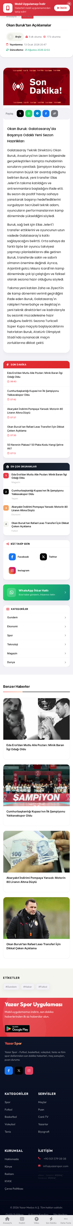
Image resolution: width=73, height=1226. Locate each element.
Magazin (12, 653)
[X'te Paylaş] (20, 113)
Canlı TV (43, 1117)
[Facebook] (9, 1070)
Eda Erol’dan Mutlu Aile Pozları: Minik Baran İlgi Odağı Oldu (34, 374)
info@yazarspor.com (55, 1166)
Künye (8, 1166)
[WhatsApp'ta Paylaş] (28, 113)
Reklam (9, 1174)
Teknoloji (12, 644)
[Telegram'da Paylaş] (37, 113)
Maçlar (42, 1102)
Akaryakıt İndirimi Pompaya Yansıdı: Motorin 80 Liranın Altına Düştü (35, 410)
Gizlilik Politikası (15, 1214)
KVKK (8, 1181)
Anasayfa (11, 16)
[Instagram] (29, 1070)
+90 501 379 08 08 (55, 1158)
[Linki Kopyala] (54, 113)
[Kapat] (69, 4)
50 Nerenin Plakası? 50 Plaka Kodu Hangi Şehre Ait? (35, 446)
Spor (10, 635)
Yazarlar (43, 1124)
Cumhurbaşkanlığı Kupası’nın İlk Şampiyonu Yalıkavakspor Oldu (33, 392)
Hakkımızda (12, 1159)
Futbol (27, 16)
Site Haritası (60, 1214)
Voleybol (10, 1124)
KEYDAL (58, 1175)
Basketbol (11, 1117)
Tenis (8, 1131)
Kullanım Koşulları (38, 1214)
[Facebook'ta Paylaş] (45, 113)
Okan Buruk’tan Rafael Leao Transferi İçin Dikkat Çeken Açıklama (35, 428)
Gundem (12, 617)
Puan (41, 1109)
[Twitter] (19, 1070)
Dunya (11, 662)
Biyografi (43, 1131)
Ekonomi (12, 626)
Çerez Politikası (14, 1188)
